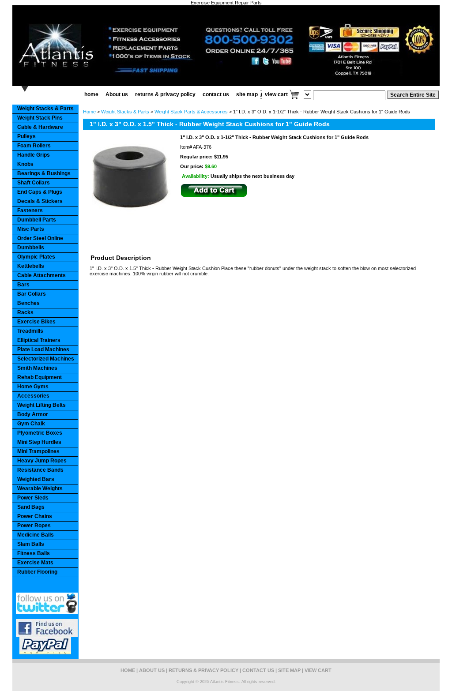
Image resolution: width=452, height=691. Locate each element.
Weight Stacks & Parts (125, 111)
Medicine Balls (35, 535)
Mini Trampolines (38, 451)
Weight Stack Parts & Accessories (191, 111)
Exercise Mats (35, 563)
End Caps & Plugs (39, 192)
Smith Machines (37, 368)
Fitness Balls (33, 553)
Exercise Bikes (36, 322)
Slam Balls (30, 544)
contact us (216, 94)
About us (116, 94)
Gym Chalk (31, 424)
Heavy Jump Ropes (42, 461)
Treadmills (30, 331)
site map (247, 94)
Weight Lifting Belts (41, 405)
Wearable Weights (40, 488)
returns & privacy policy (165, 94)
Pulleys (26, 136)
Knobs (25, 164)
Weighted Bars (35, 479)
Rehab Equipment (39, 377)
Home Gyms (33, 386)
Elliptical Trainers (38, 340)
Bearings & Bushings (44, 173)
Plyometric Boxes (39, 433)
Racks (25, 312)
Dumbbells (30, 247)
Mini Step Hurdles (39, 442)
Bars (23, 285)
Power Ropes (34, 525)
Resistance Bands (40, 470)
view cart (276, 94)
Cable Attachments (41, 275)
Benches (28, 303)
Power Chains (34, 516)
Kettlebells (30, 266)
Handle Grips (33, 155)
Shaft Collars (33, 183)
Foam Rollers (34, 146)
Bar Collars (31, 294)
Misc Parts (30, 229)
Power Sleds (33, 498)
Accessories (33, 396)
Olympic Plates (36, 257)
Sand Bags (31, 507)
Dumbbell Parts (36, 220)
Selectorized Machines (45, 359)
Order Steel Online (40, 238)
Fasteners (30, 210)
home (91, 94)
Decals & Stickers (40, 201)
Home (89, 111)
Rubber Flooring (37, 572)
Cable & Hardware (40, 127)
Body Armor (32, 414)
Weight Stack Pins (40, 118)
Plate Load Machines (43, 349)
